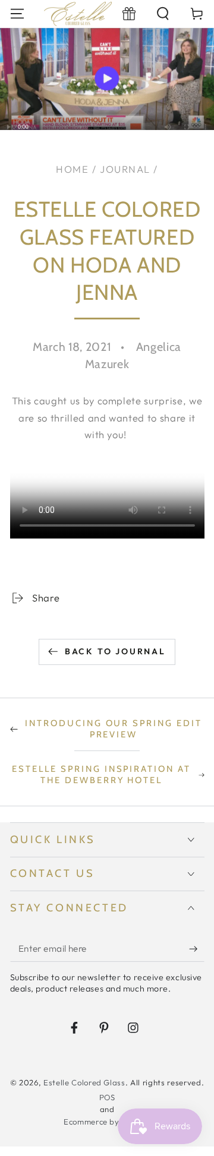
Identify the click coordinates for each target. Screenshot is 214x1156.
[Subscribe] (196, 949)
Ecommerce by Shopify (107, 1121)
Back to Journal (115, 651)
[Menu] (17, 14)
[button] (163, 14)
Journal (125, 169)
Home (72, 169)
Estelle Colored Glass (84, 1082)
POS (107, 1097)
